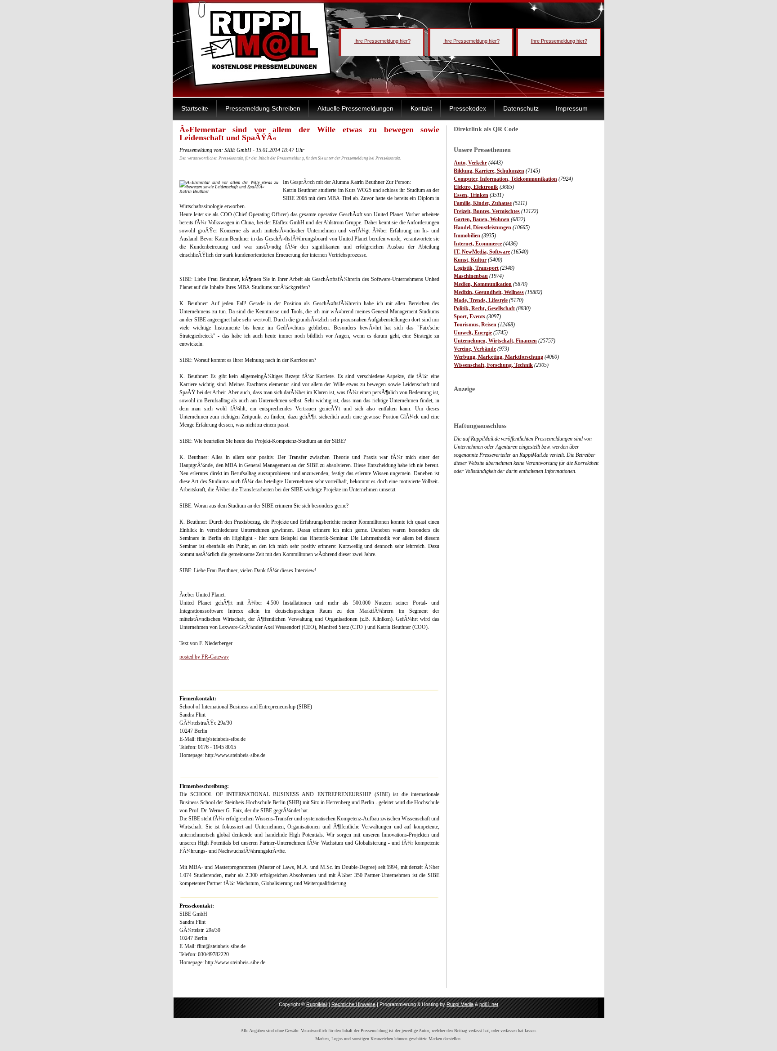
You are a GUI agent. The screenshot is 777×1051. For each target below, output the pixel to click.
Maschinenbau (471, 276)
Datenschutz (521, 108)
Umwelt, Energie (473, 333)
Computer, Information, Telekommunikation (505, 179)
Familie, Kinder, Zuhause (483, 203)
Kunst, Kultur (470, 260)
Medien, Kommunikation (483, 284)
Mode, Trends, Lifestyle (481, 300)
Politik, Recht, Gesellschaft (484, 308)
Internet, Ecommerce (478, 243)
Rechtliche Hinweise (353, 1004)
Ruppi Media (460, 1004)
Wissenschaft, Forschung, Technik (493, 365)
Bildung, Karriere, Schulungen (489, 171)
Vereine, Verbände (475, 349)
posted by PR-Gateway (204, 657)
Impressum (572, 108)
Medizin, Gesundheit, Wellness (489, 292)
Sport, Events (469, 316)
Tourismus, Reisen (475, 324)
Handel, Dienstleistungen (482, 227)
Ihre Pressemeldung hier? (382, 41)
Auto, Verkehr (470, 163)
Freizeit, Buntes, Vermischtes (487, 211)
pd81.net (488, 1004)
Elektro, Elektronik (476, 187)
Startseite (194, 108)
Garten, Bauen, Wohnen (481, 219)
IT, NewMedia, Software (482, 252)
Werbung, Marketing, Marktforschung (498, 357)
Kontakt (421, 108)
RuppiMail (316, 1004)
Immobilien (467, 235)
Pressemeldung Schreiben (262, 108)
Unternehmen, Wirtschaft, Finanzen (495, 341)
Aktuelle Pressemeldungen (355, 108)
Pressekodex (467, 108)
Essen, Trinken (471, 195)
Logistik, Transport (476, 268)
